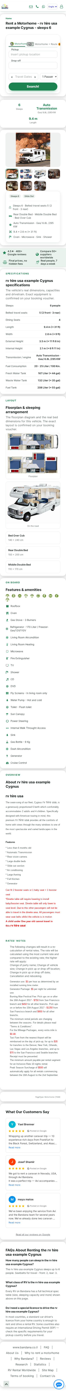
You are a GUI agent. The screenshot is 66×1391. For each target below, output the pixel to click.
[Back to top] (6, 1384)
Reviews (45, 1358)
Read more (14, 1147)
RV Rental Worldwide (22, 1370)
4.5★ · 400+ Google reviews (17, 253)
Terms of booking (22, 1376)
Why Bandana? (24, 1358)
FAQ (46, 1347)
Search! (33, 86)
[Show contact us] (59, 1384)
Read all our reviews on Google (33, 1234)
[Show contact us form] (31, 6)
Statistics (40, 1364)
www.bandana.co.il (25, 1347)
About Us (12, 1353)
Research (21, 1364)
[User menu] (61, 6)
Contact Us (47, 1376)
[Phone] (37, 6)
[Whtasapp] (43, 6)
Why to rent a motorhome (42, 1353)
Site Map (48, 1370)
